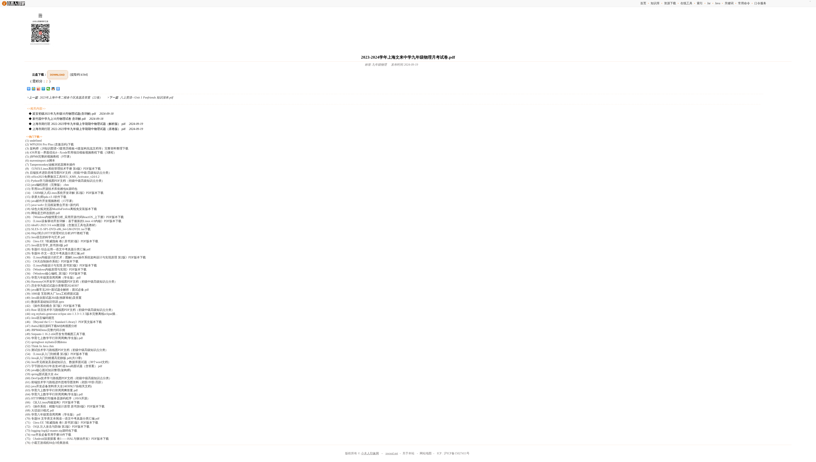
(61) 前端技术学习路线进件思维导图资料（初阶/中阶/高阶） (64, 382)
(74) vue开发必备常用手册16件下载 (48, 434)
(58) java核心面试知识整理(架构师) (48, 370)
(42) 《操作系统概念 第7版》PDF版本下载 (53, 305)
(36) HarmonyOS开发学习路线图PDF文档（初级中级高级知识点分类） (71, 281)
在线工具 (686, 3)
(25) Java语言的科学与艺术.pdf (45, 237)
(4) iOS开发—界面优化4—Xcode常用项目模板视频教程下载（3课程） (70, 152)
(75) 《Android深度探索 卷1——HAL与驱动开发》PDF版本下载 (67, 438)
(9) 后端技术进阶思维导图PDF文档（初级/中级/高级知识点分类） (68, 172)
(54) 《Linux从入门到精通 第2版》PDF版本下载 (56, 354)
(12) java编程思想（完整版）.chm (47, 184)
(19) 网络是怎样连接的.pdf (42, 213)
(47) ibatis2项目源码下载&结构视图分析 (51, 326)
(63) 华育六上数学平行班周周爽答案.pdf (51, 390)
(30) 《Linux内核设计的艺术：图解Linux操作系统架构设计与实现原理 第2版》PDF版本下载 (85, 257)
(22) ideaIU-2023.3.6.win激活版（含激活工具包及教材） (61, 225)
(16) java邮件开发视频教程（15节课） (50, 201)
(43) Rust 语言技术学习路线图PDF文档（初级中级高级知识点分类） (69, 309)
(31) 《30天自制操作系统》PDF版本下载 (51, 261)
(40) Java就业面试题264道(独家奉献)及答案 (53, 297)
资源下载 (670, 3)
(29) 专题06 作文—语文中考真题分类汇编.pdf (55, 253)
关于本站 (408, 453)
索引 (700, 3)
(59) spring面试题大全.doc (42, 374)
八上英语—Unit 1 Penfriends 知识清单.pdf (146, 97)
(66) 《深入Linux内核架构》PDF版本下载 (52, 402)
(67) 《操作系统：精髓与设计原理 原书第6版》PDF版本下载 (65, 406)
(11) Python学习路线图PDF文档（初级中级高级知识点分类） (65, 180)
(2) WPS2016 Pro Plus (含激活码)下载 (49, 144)
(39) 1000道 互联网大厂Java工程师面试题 (52, 293)
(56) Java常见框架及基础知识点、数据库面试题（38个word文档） (68, 362)
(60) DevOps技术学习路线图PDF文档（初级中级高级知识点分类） (68, 378)
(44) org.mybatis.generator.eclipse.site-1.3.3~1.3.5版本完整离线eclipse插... (71, 314)
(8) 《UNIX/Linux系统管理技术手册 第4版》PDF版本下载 (63, 168)
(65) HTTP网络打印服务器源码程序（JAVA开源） (57, 398)
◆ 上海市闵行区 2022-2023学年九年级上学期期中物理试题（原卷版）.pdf (86, 129)
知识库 (655, 3)
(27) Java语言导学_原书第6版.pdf (46, 245)
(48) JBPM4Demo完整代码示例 (45, 330)
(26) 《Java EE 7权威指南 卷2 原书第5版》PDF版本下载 (61, 241)
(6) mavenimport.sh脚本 (40, 160)
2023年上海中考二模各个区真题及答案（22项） (71, 97)
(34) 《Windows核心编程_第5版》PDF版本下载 (55, 273)
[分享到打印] (58, 88)
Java (717, 3)
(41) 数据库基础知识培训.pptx (44, 301)
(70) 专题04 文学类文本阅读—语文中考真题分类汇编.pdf (62, 418)
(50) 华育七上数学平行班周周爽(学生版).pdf (54, 338)
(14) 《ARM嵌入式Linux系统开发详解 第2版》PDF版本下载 (64, 192)
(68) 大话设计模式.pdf (39, 410)
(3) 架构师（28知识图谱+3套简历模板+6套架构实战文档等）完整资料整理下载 (76, 148)
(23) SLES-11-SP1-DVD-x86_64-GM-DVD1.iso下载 (58, 229)
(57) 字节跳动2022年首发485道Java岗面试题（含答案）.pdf (63, 366)
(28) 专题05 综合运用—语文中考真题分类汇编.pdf (58, 249)
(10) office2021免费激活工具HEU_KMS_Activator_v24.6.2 (62, 176)
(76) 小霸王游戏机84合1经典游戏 (46, 442)
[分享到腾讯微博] (43, 88)
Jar (709, 3)
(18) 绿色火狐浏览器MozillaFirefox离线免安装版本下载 (61, 209)
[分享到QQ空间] (33, 88)
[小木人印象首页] (13, 5)
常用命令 (744, 3)
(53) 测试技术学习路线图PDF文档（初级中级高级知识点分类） (66, 350)
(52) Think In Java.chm (39, 346)
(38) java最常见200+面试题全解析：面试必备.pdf (57, 289)
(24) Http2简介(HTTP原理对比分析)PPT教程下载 (57, 233)
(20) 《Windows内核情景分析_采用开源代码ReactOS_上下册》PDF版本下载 (74, 217)
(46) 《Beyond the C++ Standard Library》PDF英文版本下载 (63, 322)
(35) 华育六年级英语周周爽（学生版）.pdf (53, 277)
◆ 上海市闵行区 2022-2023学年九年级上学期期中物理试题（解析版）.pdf (86, 123)
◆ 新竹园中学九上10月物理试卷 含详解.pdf (66, 118)
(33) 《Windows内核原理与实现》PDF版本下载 (55, 269)
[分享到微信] (48, 88)
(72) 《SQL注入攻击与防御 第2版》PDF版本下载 (57, 426)
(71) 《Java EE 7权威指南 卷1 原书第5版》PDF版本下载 (61, 422)
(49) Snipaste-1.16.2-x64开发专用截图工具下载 (55, 334)
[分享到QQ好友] (53, 88)
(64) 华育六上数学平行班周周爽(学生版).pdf (54, 394)
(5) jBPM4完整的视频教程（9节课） (48, 156)
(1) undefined (33, 140)
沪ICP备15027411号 (456, 453)
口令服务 (760, 3)
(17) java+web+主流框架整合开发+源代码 (52, 205)
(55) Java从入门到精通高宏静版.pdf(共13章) (53, 358)
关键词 (729, 3)
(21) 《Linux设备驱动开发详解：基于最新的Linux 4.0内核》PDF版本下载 (73, 221)
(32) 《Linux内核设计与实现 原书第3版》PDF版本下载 (61, 265)
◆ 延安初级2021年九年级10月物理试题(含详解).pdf (71, 113)
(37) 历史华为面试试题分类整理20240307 (52, 285)
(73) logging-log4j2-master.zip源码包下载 (51, 430)
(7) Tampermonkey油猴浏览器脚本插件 (50, 164)
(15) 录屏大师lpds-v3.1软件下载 (45, 197)
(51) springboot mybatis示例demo (46, 342)
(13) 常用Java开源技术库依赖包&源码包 (51, 188)
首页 (643, 3)
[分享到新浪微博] (38, 88)
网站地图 (426, 453)
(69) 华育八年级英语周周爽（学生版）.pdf (53, 414)
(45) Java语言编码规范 (39, 318)
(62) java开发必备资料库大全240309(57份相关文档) (58, 386)
